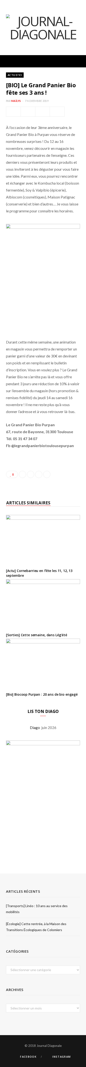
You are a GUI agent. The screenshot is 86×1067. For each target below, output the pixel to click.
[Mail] (57, 112)
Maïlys (16, 100)
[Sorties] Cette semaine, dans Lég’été (36, 635)
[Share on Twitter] (28, 112)
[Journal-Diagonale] (43, 27)
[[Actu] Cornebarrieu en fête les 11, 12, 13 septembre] (43, 540)
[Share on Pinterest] (46, 474)
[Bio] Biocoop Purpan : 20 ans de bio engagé (42, 694)
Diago (35, 727)
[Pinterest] (42, 112)
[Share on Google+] (38, 474)
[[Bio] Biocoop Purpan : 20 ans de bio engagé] (43, 663)
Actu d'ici (15, 75)
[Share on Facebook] (13, 112)
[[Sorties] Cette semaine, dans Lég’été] (43, 604)
